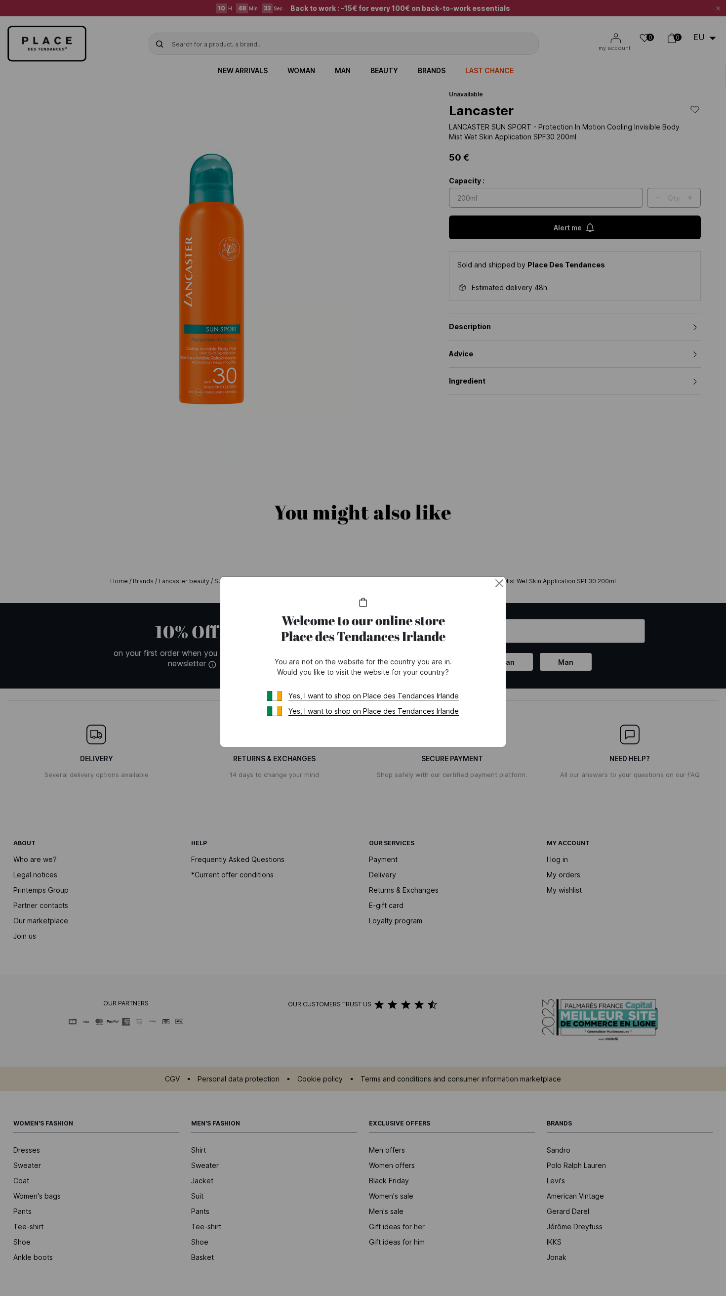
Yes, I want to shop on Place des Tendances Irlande (373, 695)
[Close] (499, 583)
